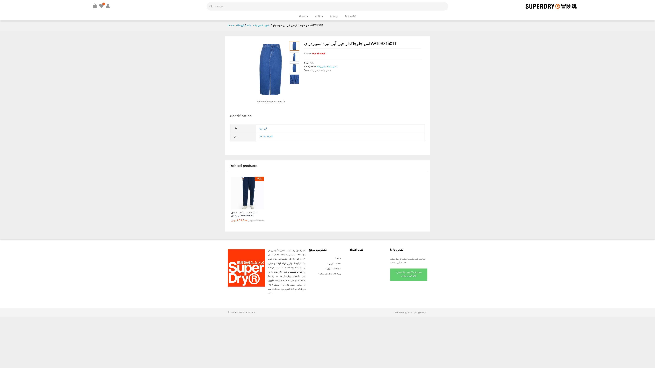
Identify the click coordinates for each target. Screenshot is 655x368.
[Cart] (94, 6)
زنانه (317, 16)
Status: (307, 54)
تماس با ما (350, 16)
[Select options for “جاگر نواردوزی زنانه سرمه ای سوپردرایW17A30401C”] (239, 207)
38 (268, 137)
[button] (408, 275)
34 (260, 137)
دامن (334, 67)
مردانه (302, 16)
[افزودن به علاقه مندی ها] (255, 207)
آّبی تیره (263, 129)
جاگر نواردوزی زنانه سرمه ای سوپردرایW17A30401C (244, 214)
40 (271, 137)
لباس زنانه (321, 67)
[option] (248, 202)
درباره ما (334, 16)
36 (264, 137)
